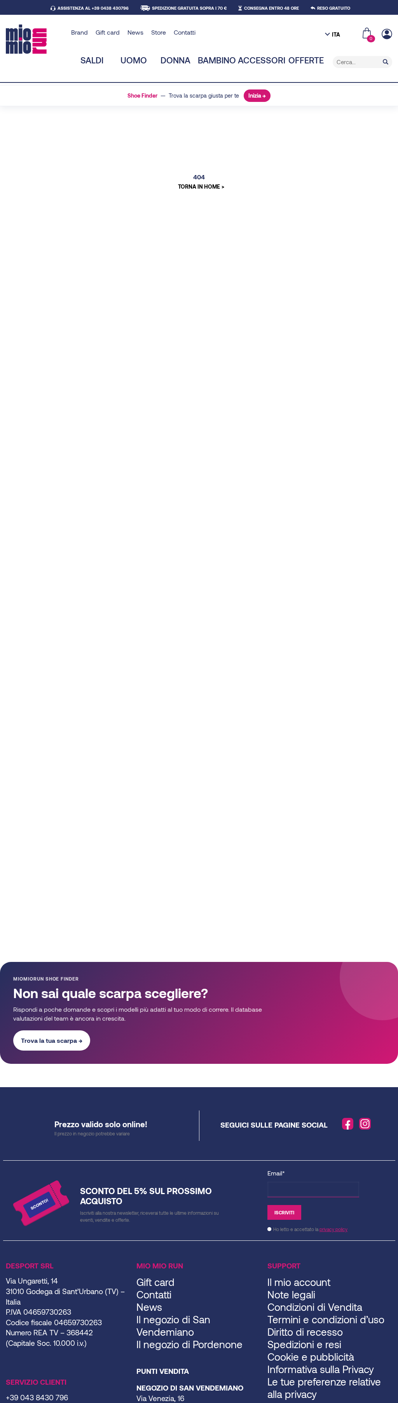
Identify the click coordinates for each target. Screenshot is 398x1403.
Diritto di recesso (305, 1332)
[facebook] (348, 1124)
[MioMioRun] (35, 39)
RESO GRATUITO (333, 8)
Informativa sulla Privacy (320, 1369)
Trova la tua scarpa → (51, 1040)
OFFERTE (306, 60)
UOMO (133, 60)
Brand (79, 32)
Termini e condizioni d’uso (325, 1319)
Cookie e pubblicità (310, 1356)
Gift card (108, 32)
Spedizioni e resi (304, 1344)
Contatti (185, 32)
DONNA (175, 60)
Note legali (291, 1294)
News (135, 32)
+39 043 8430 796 (37, 1397)
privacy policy (333, 1229)
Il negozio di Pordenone (189, 1344)
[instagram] (365, 1124)
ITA (336, 34)
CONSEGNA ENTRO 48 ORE (271, 8)
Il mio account (298, 1282)
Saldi (91, 60)
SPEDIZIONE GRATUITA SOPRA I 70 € (189, 8)
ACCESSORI (261, 60)
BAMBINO (217, 60)
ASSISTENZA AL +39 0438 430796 (93, 8)
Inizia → (257, 95)
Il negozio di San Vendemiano (173, 1325)
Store (158, 32)
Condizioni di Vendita (314, 1307)
